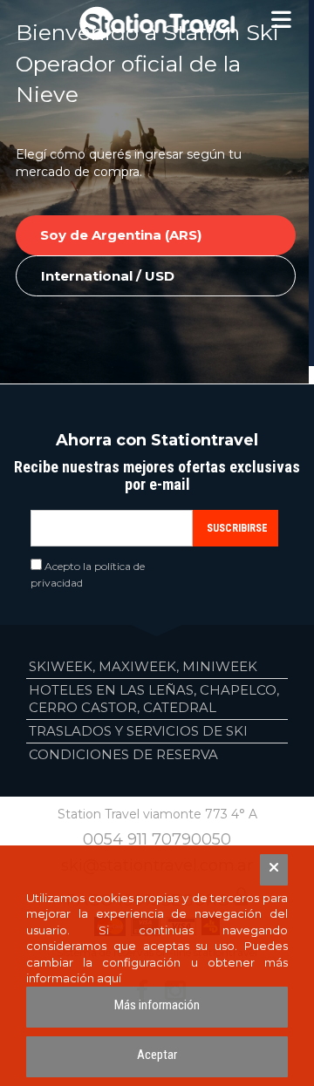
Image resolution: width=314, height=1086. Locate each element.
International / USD (107, 276)
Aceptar (157, 1054)
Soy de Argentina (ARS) (120, 235)
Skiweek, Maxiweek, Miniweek (143, 666)
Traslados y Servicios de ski (138, 731)
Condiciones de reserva (123, 754)
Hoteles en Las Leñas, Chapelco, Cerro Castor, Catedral (154, 699)
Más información (157, 1005)
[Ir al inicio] (157, 23)
